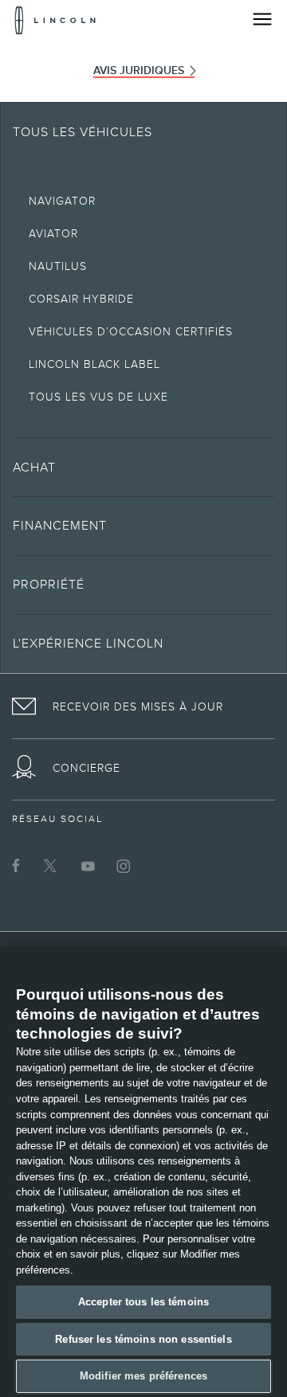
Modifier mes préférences (143, 1376)
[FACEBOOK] (16, 866)
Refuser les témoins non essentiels (143, 1339)
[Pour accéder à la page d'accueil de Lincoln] (55, 20)
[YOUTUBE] (88, 866)
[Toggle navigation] (262, 19)
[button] (143, 466)
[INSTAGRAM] (124, 866)
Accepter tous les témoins (143, 1302)
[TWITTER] (52, 866)
